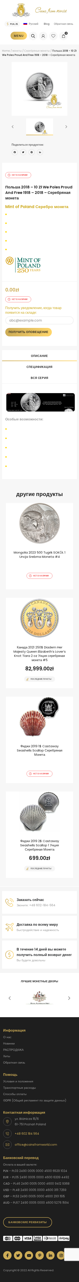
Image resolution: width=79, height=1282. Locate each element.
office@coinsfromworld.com (36, 1144)
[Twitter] (23, 152)
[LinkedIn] (40, 152)
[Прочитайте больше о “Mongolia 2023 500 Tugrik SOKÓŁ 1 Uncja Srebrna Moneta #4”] (32, 589)
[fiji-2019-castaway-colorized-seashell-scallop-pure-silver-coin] (39, 740)
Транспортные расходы (19, 1088)
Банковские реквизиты (27, 1222)
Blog (47, 24)
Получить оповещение (28, 332)
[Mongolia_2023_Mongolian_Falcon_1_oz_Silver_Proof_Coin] (39, 546)
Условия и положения (18, 1081)
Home (6, 50)
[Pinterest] (31, 152)
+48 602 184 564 (27, 1133)
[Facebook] (15, 152)
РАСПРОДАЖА (13, 1050)
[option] (39, 86)
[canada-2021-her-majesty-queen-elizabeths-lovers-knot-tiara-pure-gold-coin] (39, 643)
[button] (13, 127)
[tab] (39, 355)
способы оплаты (15, 1094)
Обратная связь (63, 24)
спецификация (39, 367)
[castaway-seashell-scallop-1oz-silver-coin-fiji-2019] (39, 835)
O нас (7, 1037)
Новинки (9, 1043)
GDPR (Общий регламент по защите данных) (34, 1100)
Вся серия (39, 378)
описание (39, 356)
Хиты (6, 1056)
